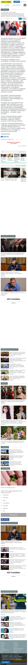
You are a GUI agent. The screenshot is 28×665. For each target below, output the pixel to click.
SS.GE (2, 151)
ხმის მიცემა (13, 515)
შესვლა (24, 1)
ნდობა (4, 500)
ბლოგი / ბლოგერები (16, 5)
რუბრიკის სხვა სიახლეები (9, 349)
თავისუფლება (6, 502)
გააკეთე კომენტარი (22, 145)
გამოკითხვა (5, 468)
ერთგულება (6, 494)
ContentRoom (21, 165)
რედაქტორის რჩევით (8, 236)
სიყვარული (5, 497)
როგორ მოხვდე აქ (22, 151)
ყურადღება (5, 505)
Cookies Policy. (18, 659)
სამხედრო (5, 447)
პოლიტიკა (5, 9)
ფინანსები (5, 508)
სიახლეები (7, 5)
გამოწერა (16, 1)
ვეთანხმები (5, 662)
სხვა (4, 510)
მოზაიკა (4, 383)
